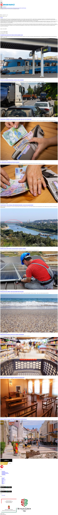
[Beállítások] (1, 7)
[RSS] (7, 497)
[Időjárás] (1, 2)
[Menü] (3, 7)
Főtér (2, 482)
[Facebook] (1, 497)
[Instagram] (4, 497)
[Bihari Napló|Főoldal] (7, 5)
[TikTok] (6, 497)
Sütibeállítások (4, 474)
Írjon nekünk (3, 495)
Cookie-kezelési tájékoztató (5, 473)
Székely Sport (3, 480)
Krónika (3, 478)
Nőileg (3, 481)
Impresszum (3, 471)
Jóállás (3, 483)
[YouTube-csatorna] (2, 497)
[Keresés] (1, 1)
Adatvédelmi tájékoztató (5, 472)
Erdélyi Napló (3, 479)
